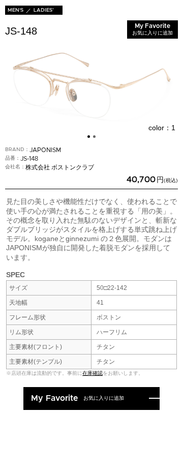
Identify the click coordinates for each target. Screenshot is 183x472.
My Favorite (152, 29)
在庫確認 (92, 373)
